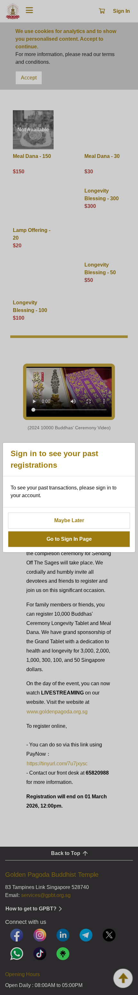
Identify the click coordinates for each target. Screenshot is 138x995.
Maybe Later (69, 520)
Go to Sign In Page (69, 539)
